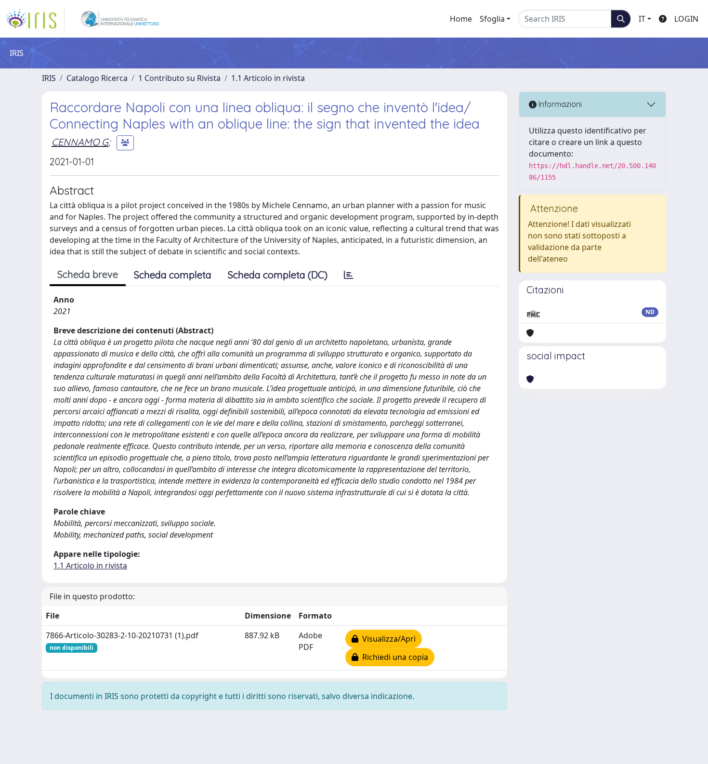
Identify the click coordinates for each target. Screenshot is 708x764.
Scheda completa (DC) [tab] (278, 275)
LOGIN (686, 18)
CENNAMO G (80, 142)
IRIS (49, 78)
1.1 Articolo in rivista (268, 78)
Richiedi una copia (393, 657)
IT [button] (642, 18)
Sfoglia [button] (492, 18)
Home (461, 18)
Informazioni (559, 104)
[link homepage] (35, 18)
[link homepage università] (120, 18)
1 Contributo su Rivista (179, 78)
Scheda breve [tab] (87, 274)
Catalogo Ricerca (97, 78)
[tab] (349, 275)
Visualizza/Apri (387, 638)
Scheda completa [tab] (172, 275)
